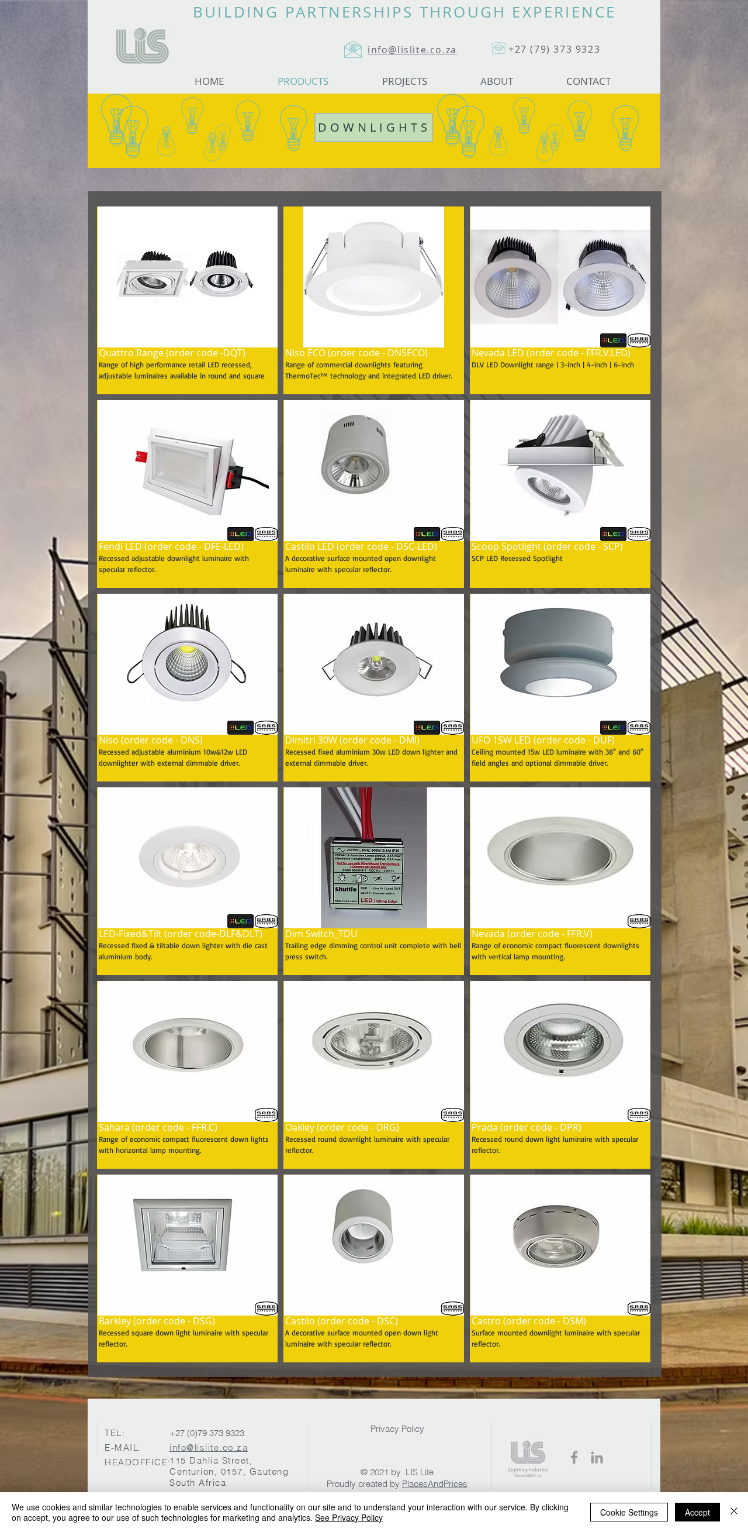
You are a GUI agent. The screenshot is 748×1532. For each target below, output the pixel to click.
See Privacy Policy (349, 1517)
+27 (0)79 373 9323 (206, 1432)
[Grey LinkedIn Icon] (596, 1457)
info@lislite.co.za (208, 1447)
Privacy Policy (397, 1428)
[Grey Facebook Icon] (574, 1457)
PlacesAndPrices (435, 1483)
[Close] (734, 1512)
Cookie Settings (629, 1512)
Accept (697, 1512)
